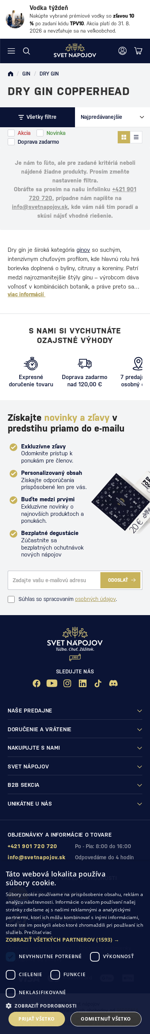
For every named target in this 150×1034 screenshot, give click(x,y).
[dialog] (75, 947)
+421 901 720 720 (32, 846)
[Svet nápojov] (10, 74)
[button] (75, 939)
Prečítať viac (38, 932)
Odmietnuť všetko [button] (106, 1019)
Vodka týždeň (49, 7)
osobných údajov (95, 599)
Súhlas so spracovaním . (67, 599)
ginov (83, 249)
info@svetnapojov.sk (40, 207)
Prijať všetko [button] (36, 1019)
